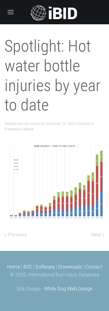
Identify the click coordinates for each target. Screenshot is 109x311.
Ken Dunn (31, 123)
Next (96, 235)
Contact (93, 267)
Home (13, 267)
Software (45, 267)
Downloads (70, 267)
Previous (17, 235)
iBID (27, 267)
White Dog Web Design (68, 289)
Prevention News (19, 129)
